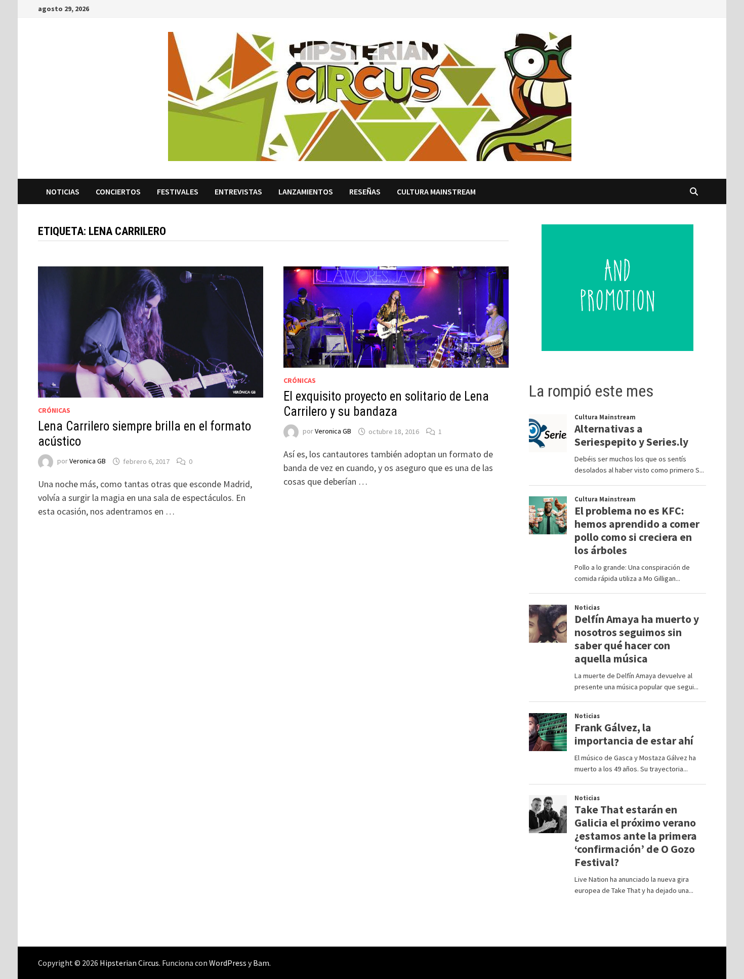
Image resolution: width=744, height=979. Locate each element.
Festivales (177, 191)
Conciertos (118, 191)
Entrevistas (238, 191)
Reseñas (365, 191)
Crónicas (54, 410)
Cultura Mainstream (436, 191)
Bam (261, 963)
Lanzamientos (305, 191)
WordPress (227, 963)
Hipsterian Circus (129, 963)
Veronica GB (87, 461)
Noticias (62, 191)
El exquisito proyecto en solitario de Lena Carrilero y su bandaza (386, 404)
